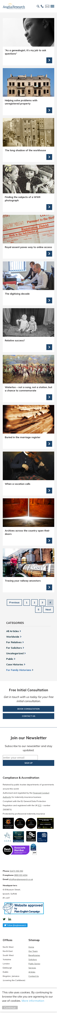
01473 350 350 (16, 871)
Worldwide (12, 637)
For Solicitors (14, 648)
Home (31, 947)
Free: (42, 6)
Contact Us (33, 976)
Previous (14, 602)
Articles (31, 972)
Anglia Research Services (14, 6)
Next (48, 609)
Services (32, 968)
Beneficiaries (34, 955)
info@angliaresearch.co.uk (21, 879)
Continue (10, 1007)
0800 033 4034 (20, 875)
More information (33, 1000)
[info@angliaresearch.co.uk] (47, 6)
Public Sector (34, 963)
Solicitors (32, 959)
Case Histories (14, 664)
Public (9, 659)
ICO (39, 805)
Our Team (33, 951)
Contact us (28, 716)
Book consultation (28, 709)
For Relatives (14, 642)
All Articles (12, 631)
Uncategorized (15, 653)
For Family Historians (18, 670)
